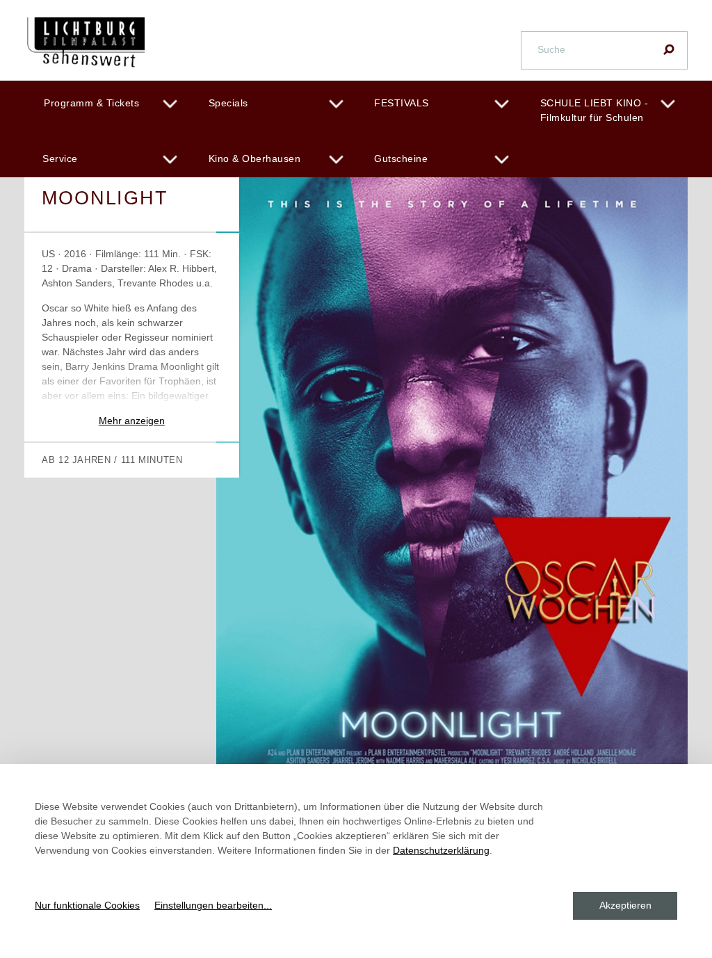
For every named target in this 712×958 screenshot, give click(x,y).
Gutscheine (401, 158)
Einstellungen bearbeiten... (213, 905)
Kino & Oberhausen (255, 158)
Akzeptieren (625, 905)
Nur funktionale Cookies (87, 905)
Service (60, 158)
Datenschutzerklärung (441, 850)
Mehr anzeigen (132, 420)
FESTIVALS (401, 102)
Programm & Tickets (91, 102)
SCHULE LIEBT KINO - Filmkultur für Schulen (594, 110)
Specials (228, 102)
